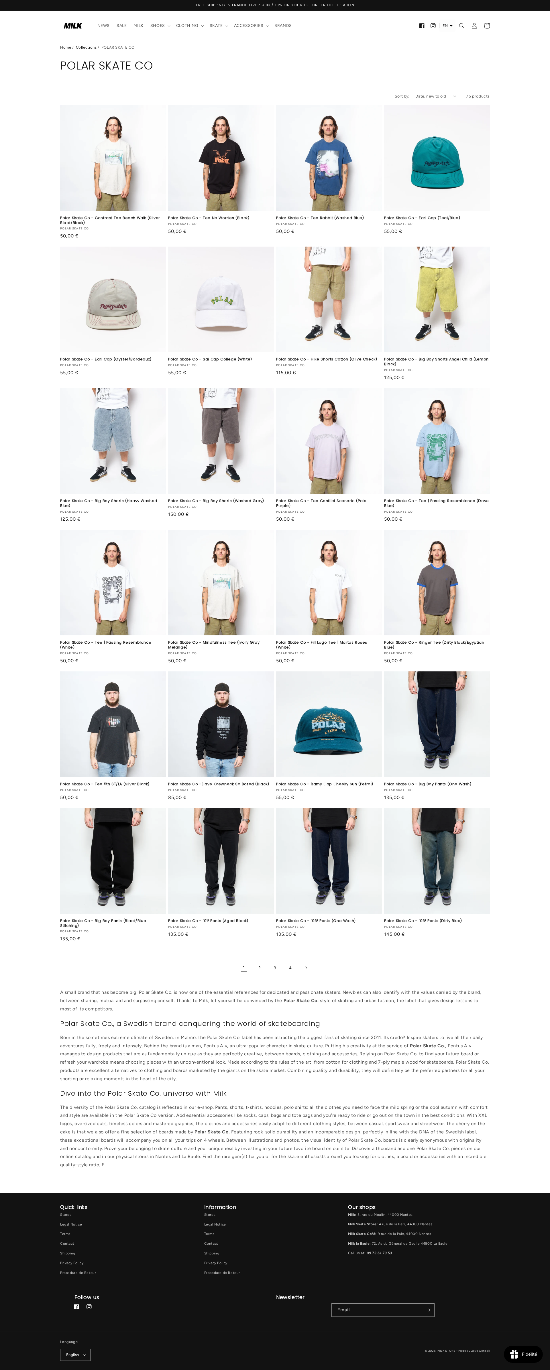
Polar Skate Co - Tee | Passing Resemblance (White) (105, 645)
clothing (187, 25)
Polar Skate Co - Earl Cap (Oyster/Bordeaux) (106, 359)
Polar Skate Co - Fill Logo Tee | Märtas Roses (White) (321, 645)
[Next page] (306, 967)
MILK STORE (446, 1351)
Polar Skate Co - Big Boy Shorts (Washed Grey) (216, 501)
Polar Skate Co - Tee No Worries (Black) (208, 218)
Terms (65, 1234)
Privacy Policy (71, 1263)
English (72, 1355)
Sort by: (402, 96)
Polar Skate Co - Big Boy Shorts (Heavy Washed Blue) (108, 503)
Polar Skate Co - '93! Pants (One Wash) (316, 921)
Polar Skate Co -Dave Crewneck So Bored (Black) (218, 784)
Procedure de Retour (78, 1273)
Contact (67, 1244)
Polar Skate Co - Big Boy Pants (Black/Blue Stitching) (103, 923)
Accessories (249, 25)
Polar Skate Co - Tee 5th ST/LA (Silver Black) (105, 784)
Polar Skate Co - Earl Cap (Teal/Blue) (422, 218)
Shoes (157, 25)
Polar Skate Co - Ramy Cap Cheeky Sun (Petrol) (324, 784)
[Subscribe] (428, 1310)
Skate (216, 25)
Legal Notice (71, 1224)
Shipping (67, 1253)
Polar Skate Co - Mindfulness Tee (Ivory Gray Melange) (214, 645)
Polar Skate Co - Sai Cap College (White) (210, 359)
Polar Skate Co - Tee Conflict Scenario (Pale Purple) (321, 503)
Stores (66, 1215)
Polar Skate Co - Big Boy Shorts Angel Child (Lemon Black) (436, 362)
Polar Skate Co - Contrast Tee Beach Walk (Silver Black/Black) (110, 220)
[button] (160, 26)
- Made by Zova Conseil (473, 1351)
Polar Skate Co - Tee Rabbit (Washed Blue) (320, 218)
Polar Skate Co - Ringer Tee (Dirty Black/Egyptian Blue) (434, 645)
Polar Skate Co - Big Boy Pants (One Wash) (428, 784)
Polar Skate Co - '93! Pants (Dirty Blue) (423, 921)
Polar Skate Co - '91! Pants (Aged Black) (208, 921)
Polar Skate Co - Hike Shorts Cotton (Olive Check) (326, 359)
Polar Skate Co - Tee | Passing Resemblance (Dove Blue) (436, 503)
